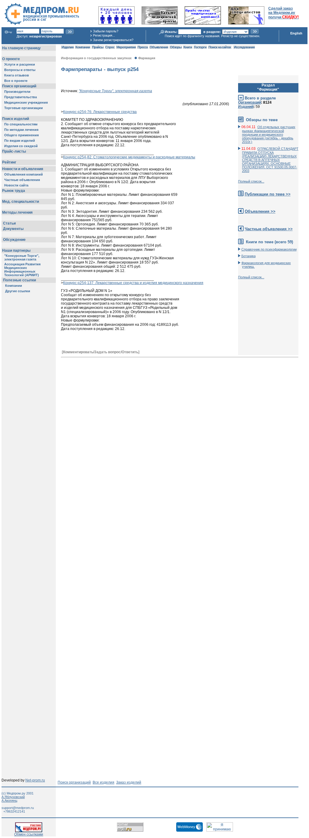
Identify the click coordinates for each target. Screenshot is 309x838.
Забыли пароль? (105, 31)
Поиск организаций (74, 782)
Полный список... (251, 181)
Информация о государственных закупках (96, 58)
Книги (188, 47)
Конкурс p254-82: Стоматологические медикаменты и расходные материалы (129, 157)
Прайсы (97, 47)
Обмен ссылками (28, 834)
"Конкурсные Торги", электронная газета (115, 91)
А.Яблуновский (13, 797)
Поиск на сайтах (219, 47)
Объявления (158, 47)
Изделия (67, 47)
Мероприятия (126, 47)
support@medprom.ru (18, 808)
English (296, 33)
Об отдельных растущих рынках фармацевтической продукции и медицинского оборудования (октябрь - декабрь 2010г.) (268, 134)
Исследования (244, 47)
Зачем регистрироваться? (113, 40)
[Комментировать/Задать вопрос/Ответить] (100, 352)
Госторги (200, 47)
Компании (83, 47)
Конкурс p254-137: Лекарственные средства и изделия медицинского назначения (133, 283)
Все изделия (103, 782)
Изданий (245, 107)
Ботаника (248, 256)
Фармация (146, 58)
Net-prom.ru (35, 780)
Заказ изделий (128, 782)
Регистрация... (104, 35)
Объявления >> (260, 211)
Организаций (249, 102)
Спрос (110, 47)
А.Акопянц (9, 800)
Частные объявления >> (269, 229)
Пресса (142, 47)
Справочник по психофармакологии (269, 249)
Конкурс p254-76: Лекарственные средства (100, 112)
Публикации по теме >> (268, 194)
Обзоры (175, 47)
